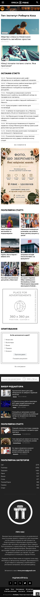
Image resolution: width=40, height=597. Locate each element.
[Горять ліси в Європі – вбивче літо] (10, 246)
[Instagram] (15, 583)
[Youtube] (30, 583)
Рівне (3, 473)
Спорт (3, 488)
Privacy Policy (31, 591)
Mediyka (16, 594)
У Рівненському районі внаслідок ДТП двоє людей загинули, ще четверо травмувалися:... (24, 403)
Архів (7, 589)
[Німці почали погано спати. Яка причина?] (20, 53)
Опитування (20, 589)
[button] (37, 2)
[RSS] (20, 583)
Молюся (8, 351)
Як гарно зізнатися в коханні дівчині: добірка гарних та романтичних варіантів (22, 450)
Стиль (3, 479)
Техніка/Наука (6, 482)
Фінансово (9, 340)
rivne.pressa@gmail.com (26, 570)
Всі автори (29, 589)
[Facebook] (10, 583)
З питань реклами (10, 591)
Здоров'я (4, 470)
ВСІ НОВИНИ (19, 145)
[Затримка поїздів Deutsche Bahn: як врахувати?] (30, 246)
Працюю (9, 348)
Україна (3, 485)
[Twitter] (25, 583)
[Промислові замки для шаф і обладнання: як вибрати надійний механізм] (6, 393)
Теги (9, 13)
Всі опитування (20, 366)
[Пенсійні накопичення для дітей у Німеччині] (10, 269)
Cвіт (2, 465)
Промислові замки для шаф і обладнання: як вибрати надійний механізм (24, 392)
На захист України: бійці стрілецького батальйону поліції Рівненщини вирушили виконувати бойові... (29, 282)
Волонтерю (10, 342)
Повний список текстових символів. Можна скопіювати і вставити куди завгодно (25, 430)
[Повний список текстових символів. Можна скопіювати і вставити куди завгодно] (6, 430)
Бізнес (3, 476)
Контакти (21, 591)
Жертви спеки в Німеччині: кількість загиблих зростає (16, 38)
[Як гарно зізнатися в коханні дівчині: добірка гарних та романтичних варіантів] (6, 450)
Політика (4, 468)
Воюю (8, 345)
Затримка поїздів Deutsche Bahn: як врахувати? (28, 257)
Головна (3, 13)
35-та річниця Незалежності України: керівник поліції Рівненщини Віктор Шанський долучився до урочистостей (19, 126)
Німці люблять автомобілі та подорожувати (6, 231)
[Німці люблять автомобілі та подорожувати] (10, 220)
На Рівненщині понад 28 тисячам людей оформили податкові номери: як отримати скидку (19, 118)
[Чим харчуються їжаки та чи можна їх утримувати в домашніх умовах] (6, 441)
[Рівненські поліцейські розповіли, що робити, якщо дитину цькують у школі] (30, 220)
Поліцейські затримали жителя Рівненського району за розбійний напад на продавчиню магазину (19, 95)
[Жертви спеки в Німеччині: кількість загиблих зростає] (20, 26)
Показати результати (20, 358)
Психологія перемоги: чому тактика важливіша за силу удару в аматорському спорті (17, 138)
